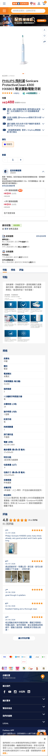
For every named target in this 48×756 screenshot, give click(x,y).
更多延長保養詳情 (8, 186)
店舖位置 (6, 675)
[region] (24, 745)
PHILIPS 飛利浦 (13, 81)
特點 (5, 269)
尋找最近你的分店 (9, 678)
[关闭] (45, 739)
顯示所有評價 (24, 638)
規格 (13, 269)
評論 (21, 269)
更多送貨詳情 (41, 236)
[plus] (20, 159)
